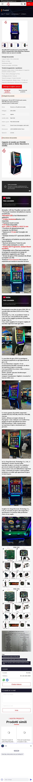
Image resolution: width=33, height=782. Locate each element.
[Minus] (31, 746)
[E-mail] (7, 680)
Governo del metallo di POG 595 (11, 656)
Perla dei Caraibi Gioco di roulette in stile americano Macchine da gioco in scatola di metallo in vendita (8, 741)
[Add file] (2, 779)
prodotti (7, 14)
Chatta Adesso (16, 684)
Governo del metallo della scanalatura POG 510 (14, 659)
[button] (27, 45)
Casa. (2, 14)
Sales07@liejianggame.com (9, 1)
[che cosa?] (3, 680)
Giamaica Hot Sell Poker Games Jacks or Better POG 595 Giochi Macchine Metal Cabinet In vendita (24, 741)
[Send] (31, 779)
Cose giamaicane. (15, 14)
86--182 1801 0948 (27, 1)
